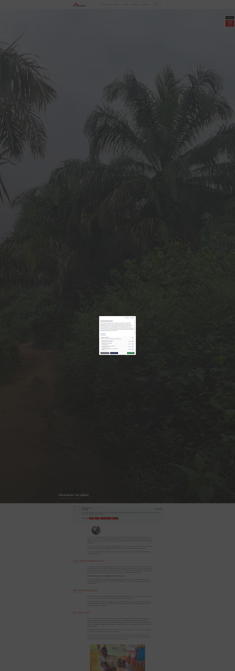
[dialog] (117, 335)
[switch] (133, 337)
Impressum (127, 317)
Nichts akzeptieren (114, 353)
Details (130, 341)
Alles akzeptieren (131, 353)
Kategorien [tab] (103, 333)
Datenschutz (132, 317)
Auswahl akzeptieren (104, 353)
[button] (132, 337)
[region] (117, 335)
